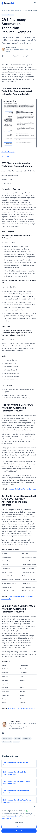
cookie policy (5, 818)
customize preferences (13, 817)
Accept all (19, 831)
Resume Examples (13, 10)
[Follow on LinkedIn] (3, 732)
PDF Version (5, 156)
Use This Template (7, 152)
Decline (19, 827)
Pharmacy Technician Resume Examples (22, 489)
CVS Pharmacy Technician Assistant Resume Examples (16, 792)
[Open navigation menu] (35, 3)
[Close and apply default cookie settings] (35, 806)
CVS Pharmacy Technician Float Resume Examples (17, 801)
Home (3, 10)
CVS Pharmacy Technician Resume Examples (15, 764)
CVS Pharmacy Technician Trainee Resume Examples (15, 773)
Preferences (19, 822)
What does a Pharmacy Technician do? (21, 708)
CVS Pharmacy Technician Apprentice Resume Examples (16, 782)
